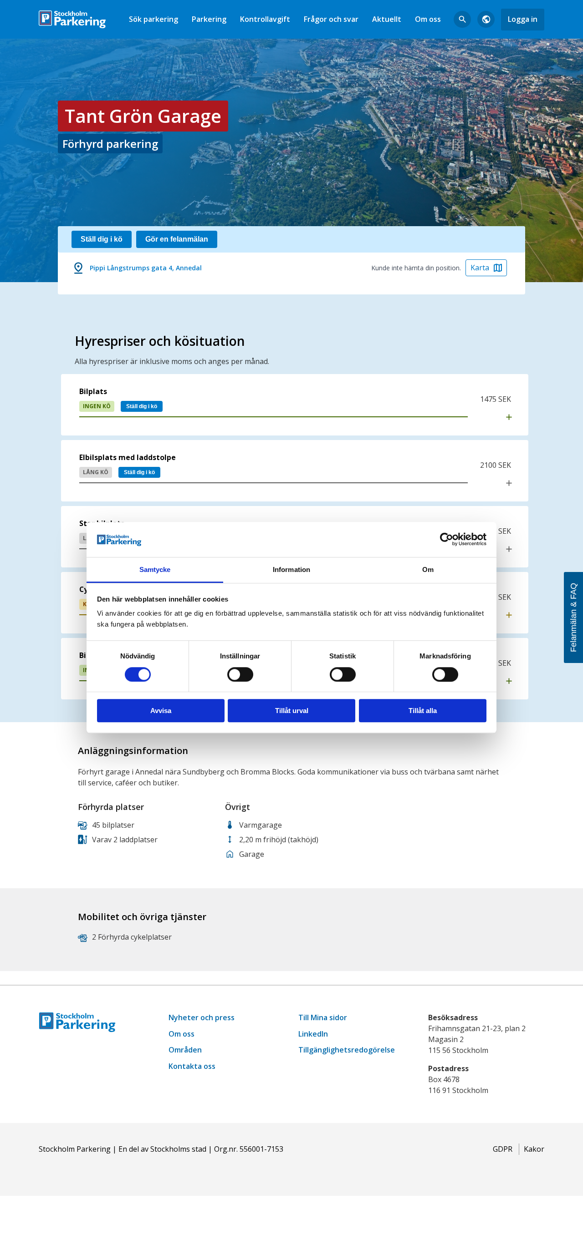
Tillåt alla (423, 710)
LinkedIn (313, 1034)
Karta (479, 268)
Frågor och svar (331, 19)
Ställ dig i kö (141, 406)
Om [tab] (428, 569)
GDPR (502, 1149)
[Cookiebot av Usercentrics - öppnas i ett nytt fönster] (446, 540)
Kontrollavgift (265, 19)
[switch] (240, 674)
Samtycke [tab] (155, 569)
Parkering (209, 19)
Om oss (428, 19)
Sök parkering (153, 19)
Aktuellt (386, 19)
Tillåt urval (291, 710)
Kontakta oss (192, 1066)
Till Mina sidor (322, 1017)
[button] (295, 405)
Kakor (534, 1149)
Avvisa (160, 710)
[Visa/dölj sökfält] (462, 19)
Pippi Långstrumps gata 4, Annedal (146, 267)
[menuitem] (153, 19)
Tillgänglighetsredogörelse (346, 1050)
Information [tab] (291, 569)
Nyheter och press (202, 1017)
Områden (185, 1050)
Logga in (522, 19)
